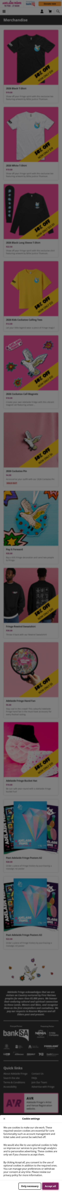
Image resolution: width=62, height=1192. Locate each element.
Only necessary (29, 1186)
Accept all (50, 1186)
